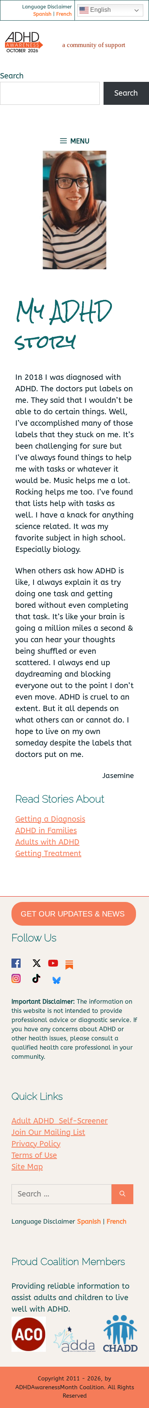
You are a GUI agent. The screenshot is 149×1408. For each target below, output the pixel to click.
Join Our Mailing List (48, 1132)
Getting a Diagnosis (50, 819)
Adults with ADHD (47, 842)
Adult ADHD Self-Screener (59, 1121)
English (100, 10)
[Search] (122, 1194)
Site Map (27, 1166)
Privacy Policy (35, 1143)
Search (12, 76)
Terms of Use (34, 1155)
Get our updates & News (74, 914)
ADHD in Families (46, 830)
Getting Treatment (48, 853)
